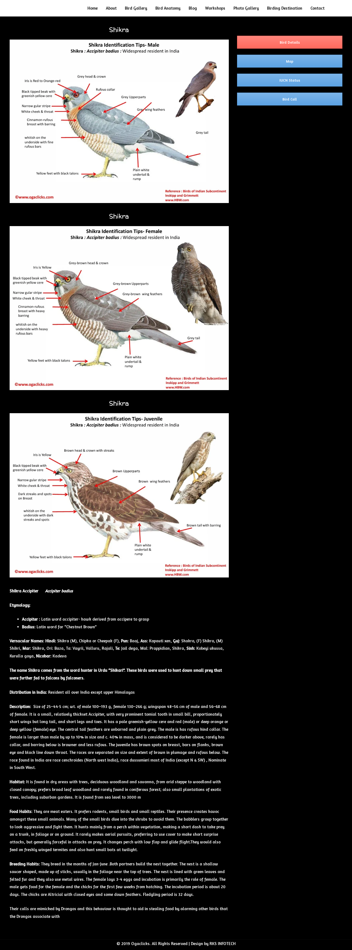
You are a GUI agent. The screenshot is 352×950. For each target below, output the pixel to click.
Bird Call (289, 99)
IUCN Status (289, 80)
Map (289, 61)
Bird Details (290, 42)
